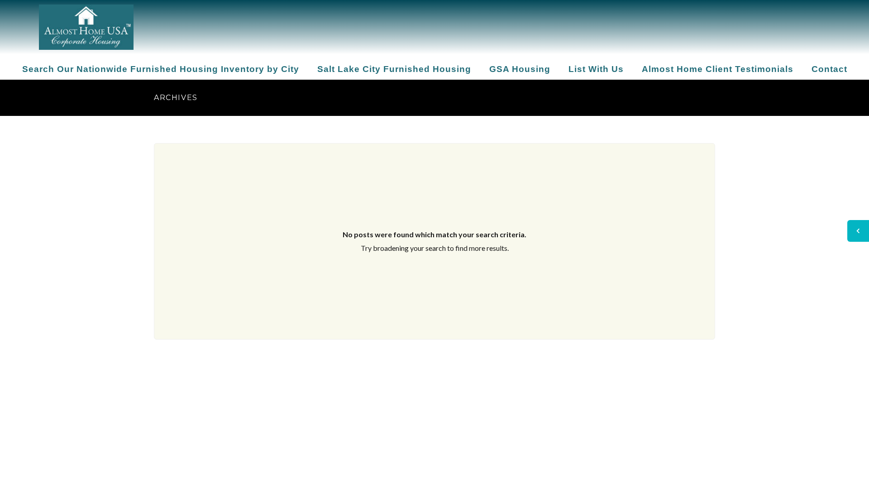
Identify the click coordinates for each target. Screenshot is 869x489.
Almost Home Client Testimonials (717, 69)
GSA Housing (519, 69)
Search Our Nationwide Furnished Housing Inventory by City (160, 69)
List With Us (596, 69)
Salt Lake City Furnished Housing (394, 69)
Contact (829, 69)
